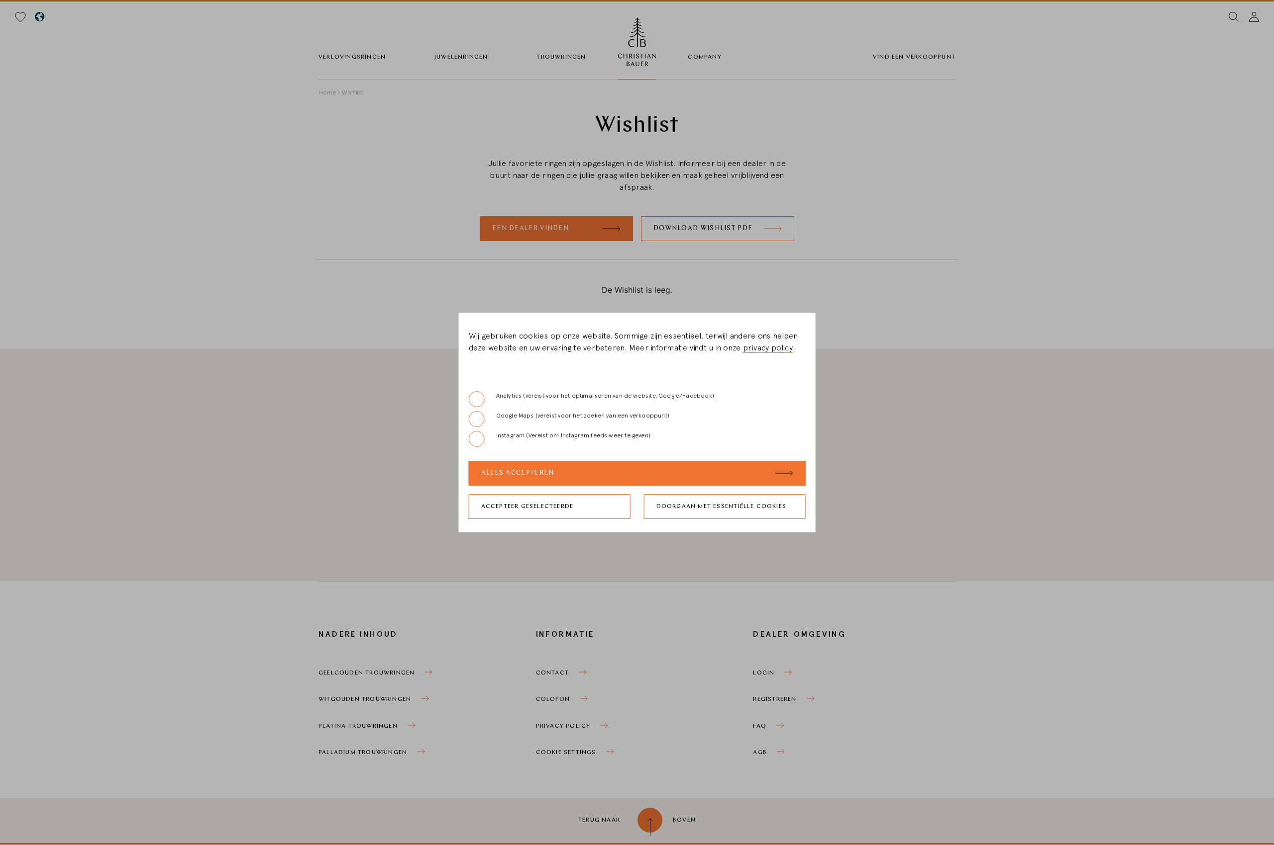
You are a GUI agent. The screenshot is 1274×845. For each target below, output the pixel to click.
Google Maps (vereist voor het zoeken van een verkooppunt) (582, 416)
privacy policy (768, 348)
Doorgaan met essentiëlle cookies (721, 506)
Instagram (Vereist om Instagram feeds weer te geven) (573, 435)
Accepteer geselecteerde (527, 506)
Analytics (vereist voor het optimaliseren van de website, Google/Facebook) (605, 396)
